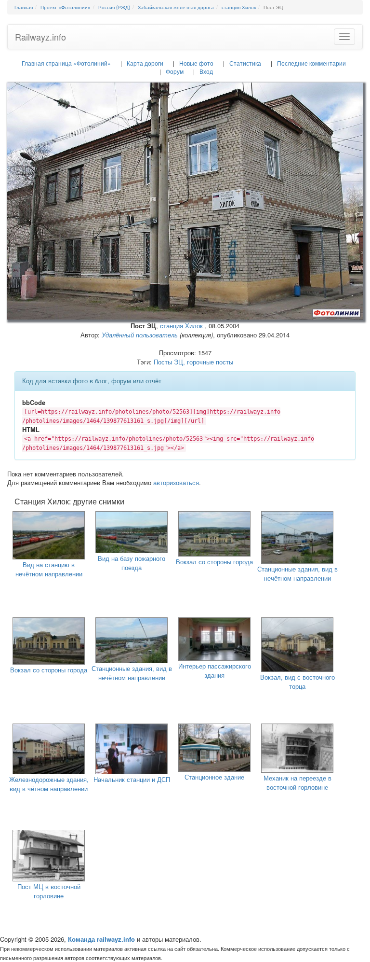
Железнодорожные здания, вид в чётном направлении (49, 784)
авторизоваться (176, 482)
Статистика (245, 63)
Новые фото (196, 63)
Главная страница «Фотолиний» (66, 63)
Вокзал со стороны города (214, 561)
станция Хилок (181, 325)
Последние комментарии (311, 63)
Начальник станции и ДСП (131, 779)
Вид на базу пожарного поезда (131, 563)
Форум (175, 71)
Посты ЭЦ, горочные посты (193, 361)
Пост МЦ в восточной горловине (48, 891)
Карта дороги (145, 63)
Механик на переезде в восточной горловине (297, 782)
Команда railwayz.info (101, 939)
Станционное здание (214, 776)
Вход (206, 71)
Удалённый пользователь (140, 334)
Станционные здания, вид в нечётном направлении (297, 573)
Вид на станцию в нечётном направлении (48, 569)
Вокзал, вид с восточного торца (297, 681)
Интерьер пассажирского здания (214, 670)
